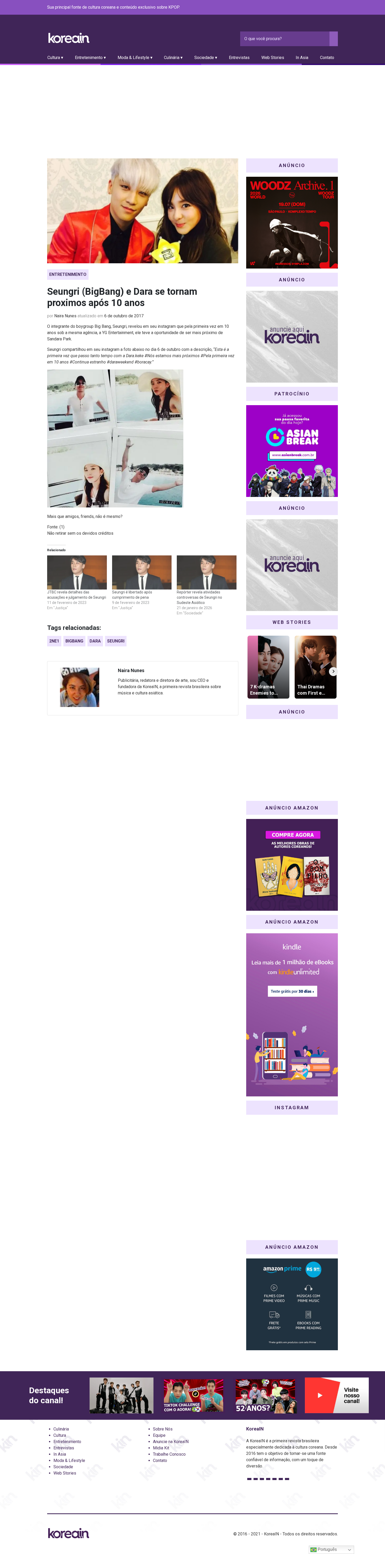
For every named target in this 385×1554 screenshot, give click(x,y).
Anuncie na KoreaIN (171, 1441)
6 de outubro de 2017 (124, 315)
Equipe (159, 1435)
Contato (327, 57)
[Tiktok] (328, 8)
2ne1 (54, 641)
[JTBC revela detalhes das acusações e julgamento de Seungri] (77, 572)
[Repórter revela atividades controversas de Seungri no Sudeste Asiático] (206, 572)
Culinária (61, 1429)
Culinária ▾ (173, 57)
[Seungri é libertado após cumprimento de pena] (142, 572)
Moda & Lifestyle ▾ (135, 57)
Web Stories (272, 57)
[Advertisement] (192, 104)
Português (327, 1549)
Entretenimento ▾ (90, 57)
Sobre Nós (163, 1429)
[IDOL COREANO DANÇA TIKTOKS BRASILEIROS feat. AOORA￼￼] (193, 1395)
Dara (95, 641)
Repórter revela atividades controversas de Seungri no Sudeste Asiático (199, 597)
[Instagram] (303, 8)
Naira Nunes (65, 315)
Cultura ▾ (55, 57)
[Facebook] (297, 8)
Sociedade (63, 1466)
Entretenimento (67, 274)
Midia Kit (161, 1447)
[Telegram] (335, 8)
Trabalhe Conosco (169, 1454)
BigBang (74, 641)
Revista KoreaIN (68, 38)
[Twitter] (309, 8)
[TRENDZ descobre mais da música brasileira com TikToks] (121, 1395)
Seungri (115, 641)
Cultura (59, 1435)
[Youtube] (316, 8)
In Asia (302, 57)
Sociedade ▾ (205, 57)
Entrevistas (239, 57)
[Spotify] (322, 8)
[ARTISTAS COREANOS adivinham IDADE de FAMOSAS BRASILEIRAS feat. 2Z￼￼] (265, 1395)
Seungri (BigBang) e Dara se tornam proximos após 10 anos (122, 297)
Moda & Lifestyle (69, 1460)
